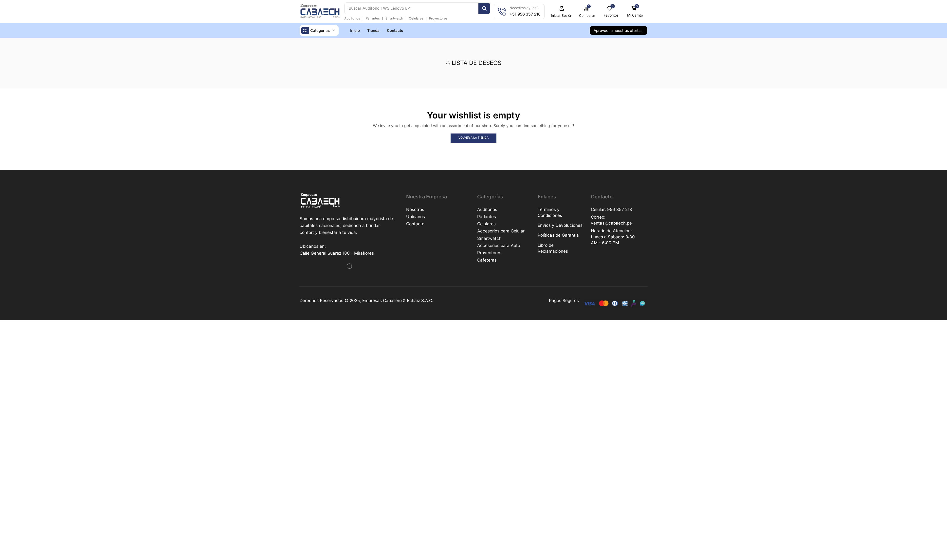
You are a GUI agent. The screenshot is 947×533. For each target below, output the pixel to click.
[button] (587, 11)
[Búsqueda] (484, 8)
